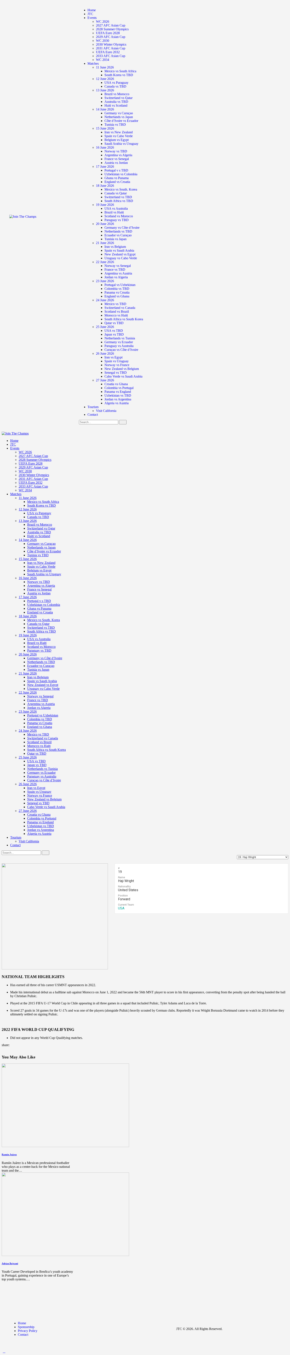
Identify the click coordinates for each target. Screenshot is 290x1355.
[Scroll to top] (4, 1351)
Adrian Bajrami (10, 1263)
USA (121, 908)
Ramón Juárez (9, 1154)
